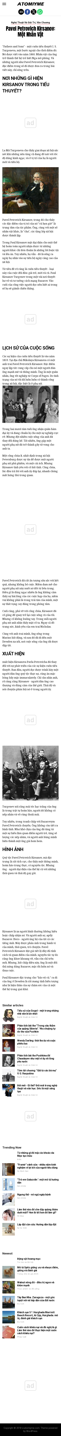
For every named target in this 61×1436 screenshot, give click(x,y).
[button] (4, 4)
